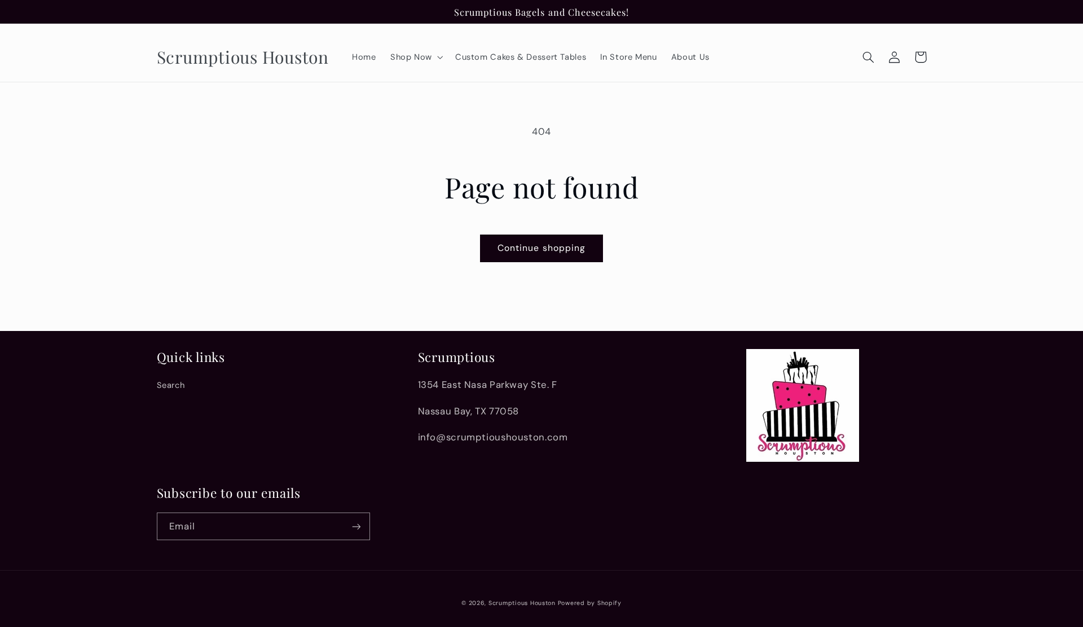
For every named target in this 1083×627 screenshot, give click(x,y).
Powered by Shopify (590, 603)
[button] (415, 57)
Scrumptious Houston (522, 603)
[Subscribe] (356, 526)
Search (171, 385)
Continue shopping (541, 248)
